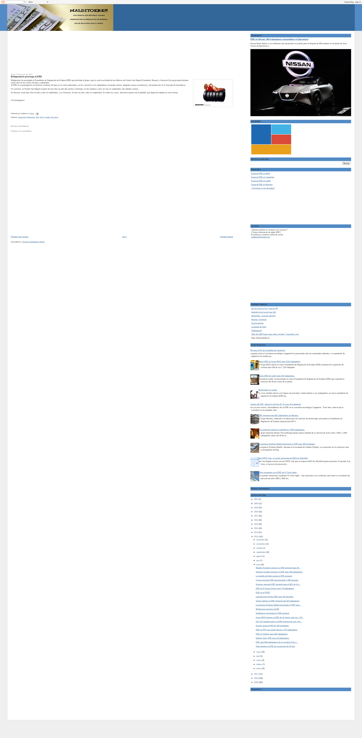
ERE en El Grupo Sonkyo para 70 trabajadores (275, 588)
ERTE (42, 117)
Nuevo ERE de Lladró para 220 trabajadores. (276, 376)
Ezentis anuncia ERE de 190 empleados (272, 626)
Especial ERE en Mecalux (262, 185)
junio (258, 565)
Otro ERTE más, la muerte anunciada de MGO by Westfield (283, 458)
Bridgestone (31, 117)
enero (258, 668)
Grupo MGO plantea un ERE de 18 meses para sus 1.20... (280, 617)
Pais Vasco (54, 117)
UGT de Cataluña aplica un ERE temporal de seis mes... (279, 622)
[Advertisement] (96, 50)
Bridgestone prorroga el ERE (26, 76)
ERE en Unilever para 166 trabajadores (272, 634)
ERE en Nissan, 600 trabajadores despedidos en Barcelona (279, 39)
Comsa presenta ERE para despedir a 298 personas (277, 580)
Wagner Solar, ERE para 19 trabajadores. (272, 638)
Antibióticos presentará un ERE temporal (272, 613)
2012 (256, 537)
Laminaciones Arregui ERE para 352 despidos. (275, 597)
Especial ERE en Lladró (261, 181)
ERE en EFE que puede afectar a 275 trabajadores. (277, 630)
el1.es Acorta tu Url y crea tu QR (264, 308)
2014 (256, 528)
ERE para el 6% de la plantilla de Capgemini (267, 350)
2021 (256, 499)
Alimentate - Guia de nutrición (263, 316)
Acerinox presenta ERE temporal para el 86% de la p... (278, 584)
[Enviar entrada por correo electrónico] (37, 113)
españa (47, 117)
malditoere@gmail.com (260, 237)
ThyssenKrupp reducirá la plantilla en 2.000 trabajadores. (281, 430)
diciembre (260, 540)
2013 (256, 532)
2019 (256, 508)
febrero (259, 664)
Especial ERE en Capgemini (262, 177)
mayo (258, 652)
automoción (22, 117)
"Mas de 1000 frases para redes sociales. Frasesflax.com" (275, 334)
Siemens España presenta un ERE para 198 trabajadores (279, 572)
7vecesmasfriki (257, 323)
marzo (259, 660)
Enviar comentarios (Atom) (34, 242)
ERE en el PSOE (263, 593)
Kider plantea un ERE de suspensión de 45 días (275, 646)
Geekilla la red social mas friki (263, 312)
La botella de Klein (258, 327)
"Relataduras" (256, 331)
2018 (256, 512)
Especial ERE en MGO (260, 173)
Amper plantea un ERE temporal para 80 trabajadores (277, 601)
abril (258, 656)
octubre (259, 548)
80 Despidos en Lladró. (267, 390)
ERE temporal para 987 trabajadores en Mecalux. (278, 415)
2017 (256, 516)
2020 (256, 503)
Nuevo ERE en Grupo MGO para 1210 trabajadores (279, 362)
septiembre (261, 552)
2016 (256, 520)
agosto (259, 556)
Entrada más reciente (19, 237)
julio (258, 560)
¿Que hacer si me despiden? (263, 188)
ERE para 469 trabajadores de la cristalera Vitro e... (277, 642)
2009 (256, 682)
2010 (256, 678)
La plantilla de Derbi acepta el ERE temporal (274, 576)
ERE (37, 117)
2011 (256, 674)
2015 (256, 524)
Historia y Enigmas (259, 319)
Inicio (124, 237)
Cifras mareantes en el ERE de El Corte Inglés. (277, 472)
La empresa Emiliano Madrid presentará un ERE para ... (279, 605)
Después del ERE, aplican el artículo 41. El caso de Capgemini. (275, 404)
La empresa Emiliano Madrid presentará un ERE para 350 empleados (286, 444)
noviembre (260, 544)
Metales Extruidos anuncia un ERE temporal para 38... (278, 568)
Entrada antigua (226, 237)
